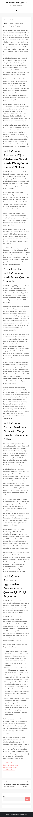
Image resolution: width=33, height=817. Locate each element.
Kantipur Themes (22, 814)
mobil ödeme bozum (9, 770)
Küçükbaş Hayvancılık (16, 2)
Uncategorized (8, 774)
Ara (4, 796)
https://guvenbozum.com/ (10, 765)
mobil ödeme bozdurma (10, 763)
